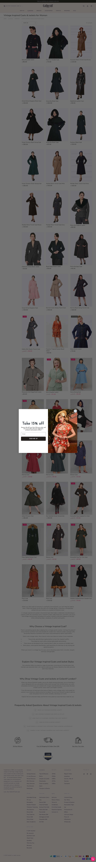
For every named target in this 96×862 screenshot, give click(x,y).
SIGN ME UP (33, 438)
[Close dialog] (75, 411)
